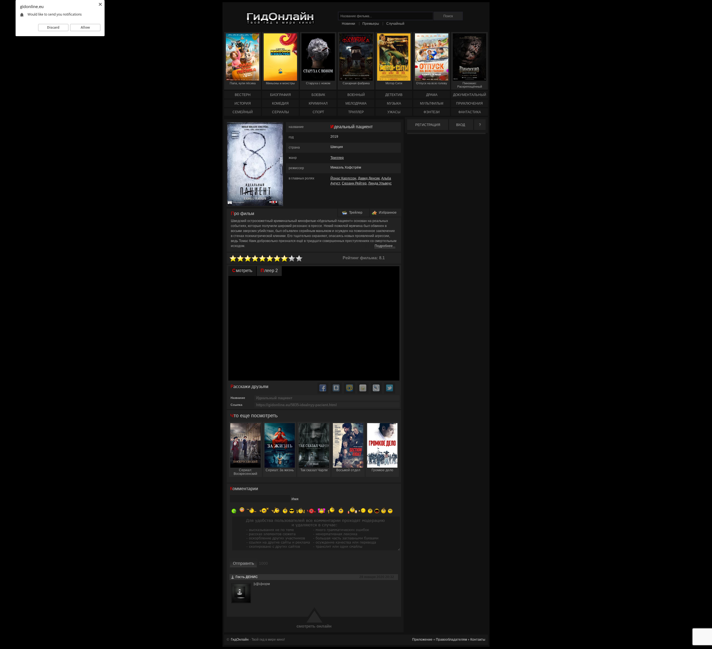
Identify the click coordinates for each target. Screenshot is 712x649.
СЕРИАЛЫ (280, 112)
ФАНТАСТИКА (469, 112)
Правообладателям (451, 639)
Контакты (477, 639)
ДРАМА (431, 95)
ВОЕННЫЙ (356, 95)
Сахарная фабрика (356, 83)
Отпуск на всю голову (431, 83)
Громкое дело (382, 470)
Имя (294, 499)
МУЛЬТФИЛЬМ (431, 103)
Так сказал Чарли (314, 470)
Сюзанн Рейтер (354, 183)
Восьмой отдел (348, 470)
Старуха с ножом (318, 83)
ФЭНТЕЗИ (432, 112)
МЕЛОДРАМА (356, 103)
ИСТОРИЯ (242, 103)
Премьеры (370, 24)
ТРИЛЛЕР (356, 112)
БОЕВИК (318, 95)
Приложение (422, 639)
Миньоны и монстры (280, 83)
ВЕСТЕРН (243, 95)
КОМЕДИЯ (280, 103)
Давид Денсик (369, 178)
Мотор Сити (393, 83)
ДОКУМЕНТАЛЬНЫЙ (469, 95)
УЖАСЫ (393, 112)
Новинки (348, 24)
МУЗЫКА (394, 103)
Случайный (395, 24)
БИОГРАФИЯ (280, 95)
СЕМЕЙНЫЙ (243, 112)
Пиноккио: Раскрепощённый (469, 85)
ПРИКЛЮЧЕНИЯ (469, 103)
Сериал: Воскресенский (245, 472)
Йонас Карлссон (343, 178)
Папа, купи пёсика (243, 83)
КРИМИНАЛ (318, 103)
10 (299, 258)
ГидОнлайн (240, 639)
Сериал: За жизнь (280, 470)
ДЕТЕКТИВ (393, 95)
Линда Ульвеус (380, 183)
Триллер (337, 158)
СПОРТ (318, 112)
